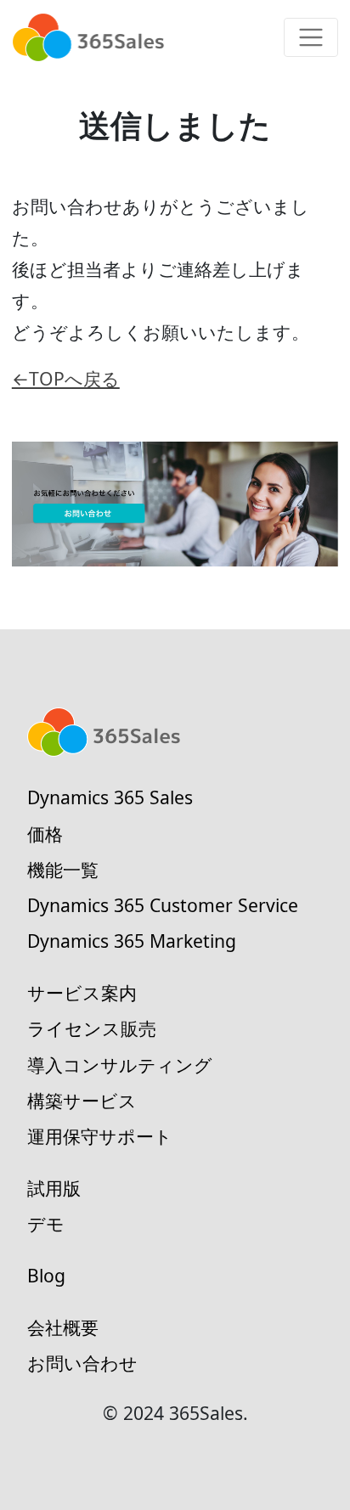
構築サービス (82, 1100)
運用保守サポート (99, 1136)
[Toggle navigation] (311, 37)
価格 (45, 833)
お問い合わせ (82, 1362)
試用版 (54, 1187)
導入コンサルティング (119, 1064)
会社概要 (63, 1327)
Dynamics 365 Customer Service (162, 905)
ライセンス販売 (91, 1028)
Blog (46, 1275)
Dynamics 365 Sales (110, 797)
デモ (46, 1223)
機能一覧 (63, 869)
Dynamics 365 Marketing (131, 940)
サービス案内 (82, 992)
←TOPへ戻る (66, 378)
